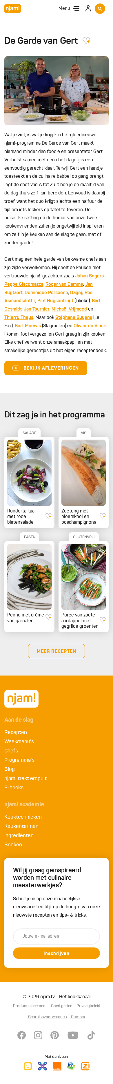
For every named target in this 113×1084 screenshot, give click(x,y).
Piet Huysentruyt (55, 301)
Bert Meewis (28, 326)
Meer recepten (56, 651)
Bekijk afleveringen (51, 368)
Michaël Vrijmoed (69, 309)
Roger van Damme (64, 284)
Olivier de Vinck (90, 326)
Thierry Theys (18, 317)
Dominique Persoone (46, 293)
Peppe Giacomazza (23, 284)
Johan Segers (89, 276)
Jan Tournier (37, 309)
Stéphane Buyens (73, 317)
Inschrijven (56, 953)
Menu (64, 8)
